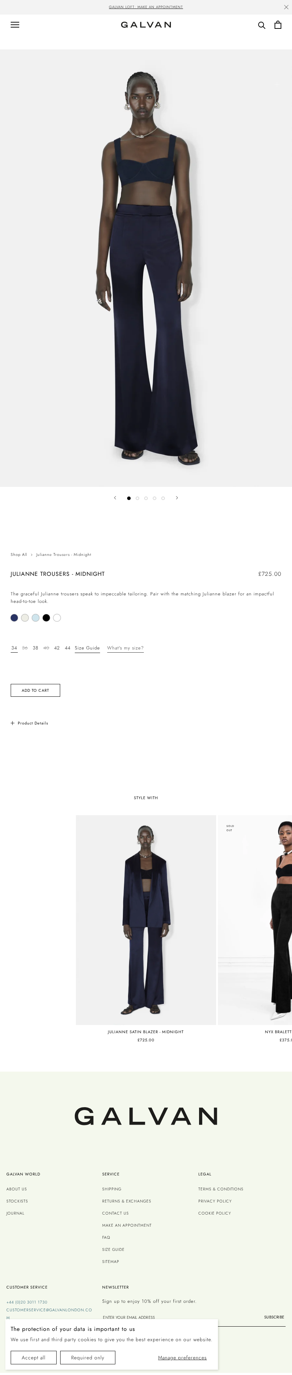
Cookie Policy (214, 1213)
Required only (87, 1357)
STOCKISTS (17, 1201)
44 (68, 647)
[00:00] (146, 268)
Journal (15, 1213)
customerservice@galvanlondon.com (49, 1314)
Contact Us (115, 1213)
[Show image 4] (154, 498)
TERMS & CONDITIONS (221, 1189)
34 (14, 647)
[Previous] (115, 497)
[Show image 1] (129, 498)
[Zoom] (277, 84)
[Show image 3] (146, 498)
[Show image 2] (137, 498)
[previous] (29, 7)
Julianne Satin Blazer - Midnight (146, 1032)
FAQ (106, 1237)
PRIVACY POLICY (215, 1201)
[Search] (262, 24)
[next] (262, 7)
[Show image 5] (163, 498)
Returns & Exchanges (126, 1201)
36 (25, 647)
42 (57, 647)
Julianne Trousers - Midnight (63, 554)
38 (35, 647)
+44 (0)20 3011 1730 (26, 1302)
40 (46, 647)
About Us (16, 1189)
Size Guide (87, 647)
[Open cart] (278, 25)
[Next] (177, 497)
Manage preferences (182, 1357)
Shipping (111, 1189)
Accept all (34, 1357)
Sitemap (110, 1261)
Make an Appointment (127, 1225)
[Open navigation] (15, 25)
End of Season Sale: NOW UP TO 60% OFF (174, 7)
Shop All (19, 554)
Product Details (33, 723)
